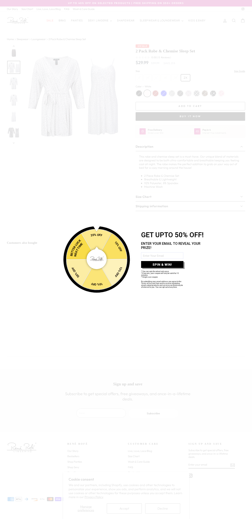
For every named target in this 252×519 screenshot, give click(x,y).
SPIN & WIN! (162, 264)
